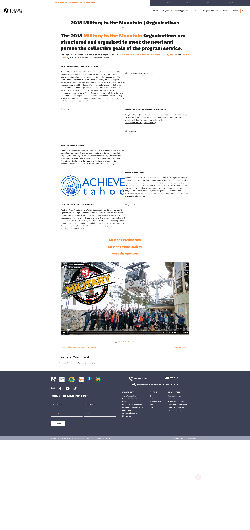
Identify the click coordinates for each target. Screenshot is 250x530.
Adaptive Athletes (210, 11)
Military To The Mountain (126, 342)
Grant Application (182, 11)
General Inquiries (174, 396)
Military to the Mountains (132, 404)
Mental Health (127, 416)
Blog (189, 3)
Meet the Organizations (125, 246)
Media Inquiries (173, 399)
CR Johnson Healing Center (132, 407)
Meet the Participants (125, 239)
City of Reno (171, 55)
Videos (209, 3)
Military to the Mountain (112, 36)
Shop (225, 11)
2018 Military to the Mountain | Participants (79, 347)
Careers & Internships (176, 407)
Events (196, 11)
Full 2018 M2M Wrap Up (180, 347)
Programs (166, 11)
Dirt (151, 407)
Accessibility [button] (192, 438)
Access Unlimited (128, 419)
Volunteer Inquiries (175, 410)
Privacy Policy (179, 438)
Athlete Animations (129, 413)
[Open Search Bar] (243, 11)
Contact (232, 3)
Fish (151, 404)
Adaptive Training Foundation (146, 55)
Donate (236, 11)
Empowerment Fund (130, 399)
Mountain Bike (155, 402)
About (155, 11)
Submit (58, 424)
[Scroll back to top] (197, 501)
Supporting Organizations (177, 404)
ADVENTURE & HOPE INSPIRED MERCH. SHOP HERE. (75, 3)
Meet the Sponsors (125, 253)
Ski (151, 396)
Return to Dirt (127, 410)
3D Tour (168, 3)
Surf (151, 399)
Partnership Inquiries (176, 402)
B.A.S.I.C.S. (126, 402)
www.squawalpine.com (98, 101)
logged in (74, 363)
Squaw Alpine (125, 55)
